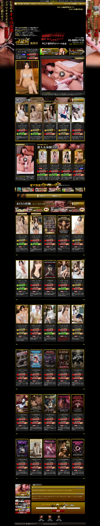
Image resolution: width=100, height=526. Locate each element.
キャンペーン (62, 490)
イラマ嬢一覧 (49, 490)
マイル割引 (69, 490)
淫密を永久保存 (22, 459)
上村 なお (42, 165)
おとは (77, 125)
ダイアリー (35, 496)
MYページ (71, 496)
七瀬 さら (66, 165)
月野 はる (63, 280)
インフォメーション (44, 498)
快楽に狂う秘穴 (78, 414)
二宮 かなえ (21, 325)
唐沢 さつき (35, 325)
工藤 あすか (21, 125)
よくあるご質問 (78, 496)
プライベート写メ (55, 496)
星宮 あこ (77, 325)
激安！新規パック (50, 236)
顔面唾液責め (36, 414)
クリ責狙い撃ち (22, 414)
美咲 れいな (21, 280)
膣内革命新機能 (50, 459)
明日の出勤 (42, 490)
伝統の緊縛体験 (64, 459)
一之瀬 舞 (77, 280)
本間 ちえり (49, 125)
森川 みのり (32, 49)
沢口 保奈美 (77, 236)
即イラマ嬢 (47, 496)
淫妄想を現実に (64, 370)
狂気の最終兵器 (78, 370)
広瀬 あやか (49, 325)
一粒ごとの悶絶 (78, 459)
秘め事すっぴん (36, 459)
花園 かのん (54, 165)
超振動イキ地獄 (50, 370)
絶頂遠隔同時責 (36, 370)
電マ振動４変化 (50, 414)
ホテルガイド (64, 496)
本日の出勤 (35, 490)
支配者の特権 (64, 414)
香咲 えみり (35, 280)
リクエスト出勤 (64, 236)
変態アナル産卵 (22, 370)
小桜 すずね (63, 125)
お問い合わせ (35, 498)
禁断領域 (50, 280)
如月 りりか (35, 125)
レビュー (41, 496)
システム (55, 490)
